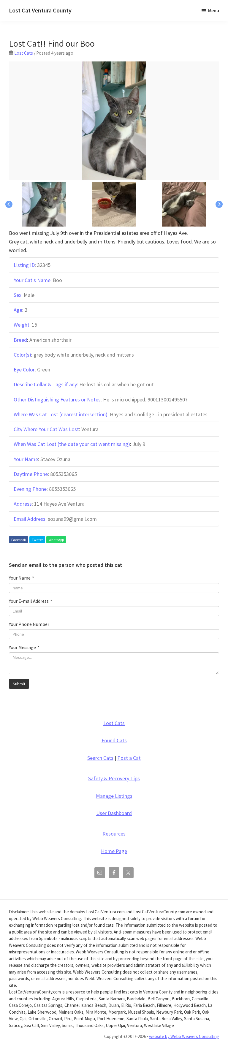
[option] (114, 120)
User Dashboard (114, 813)
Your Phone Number (29, 624)
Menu (213, 10)
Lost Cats (23, 53)
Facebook (18, 539)
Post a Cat (129, 757)
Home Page (114, 851)
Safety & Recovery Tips (114, 778)
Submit (19, 683)
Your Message (24, 647)
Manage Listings (114, 795)
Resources (114, 833)
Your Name (21, 578)
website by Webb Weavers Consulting (184, 1036)
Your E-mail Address (30, 601)
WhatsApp (56, 539)
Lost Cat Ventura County (40, 10)
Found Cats (114, 740)
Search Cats (100, 757)
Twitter (37, 539)
